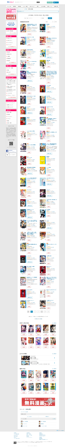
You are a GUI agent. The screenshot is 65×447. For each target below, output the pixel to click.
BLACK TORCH (29, 289)
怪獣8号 (28, 117)
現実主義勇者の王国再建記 (31, 167)
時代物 (8, 114)
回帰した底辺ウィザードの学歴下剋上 (10, 87)
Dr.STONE (48, 96)
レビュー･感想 (25, 6)
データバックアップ (29, 437)
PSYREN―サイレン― (30, 300)
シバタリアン (29, 255)
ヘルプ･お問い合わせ (17, 438)
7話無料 (48, 46)
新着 (37, 6)
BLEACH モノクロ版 (30, 37)
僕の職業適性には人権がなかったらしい (10, 90)
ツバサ (48, 220)
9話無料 (29, 67)
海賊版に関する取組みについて (43, 439)
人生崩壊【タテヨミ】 (50, 300)
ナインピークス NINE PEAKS (31, 61)
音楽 (8, 70)
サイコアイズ (29, 189)
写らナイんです (29, 157)
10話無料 (29, 93)
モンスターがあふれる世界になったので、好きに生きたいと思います (32, 221)
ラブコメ (9, 118)
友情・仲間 (9, 122)
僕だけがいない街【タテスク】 (51, 289)
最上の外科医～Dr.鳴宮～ (31, 266)
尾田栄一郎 (9, 54)
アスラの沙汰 (49, 85)
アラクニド (48, 189)
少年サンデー (9, 38)
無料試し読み (49, 57)
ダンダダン (29, 106)
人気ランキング (32, 6)
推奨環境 (28, 436)
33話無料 (29, 163)
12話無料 (23, 334)
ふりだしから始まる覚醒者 (31, 144)
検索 (38, 2)
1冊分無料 (29, 123)
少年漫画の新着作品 (13, 97)
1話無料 (29, 44)
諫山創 (8, 60)
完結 (56, 21)
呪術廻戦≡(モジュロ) (30, 209)
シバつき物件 (49, 167)
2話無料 (29, 57)
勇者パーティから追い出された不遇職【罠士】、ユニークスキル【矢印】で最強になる (51, 278)
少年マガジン (9, 40)
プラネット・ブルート (11, 95)
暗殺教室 (48, 156)
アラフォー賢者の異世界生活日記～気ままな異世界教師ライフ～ (51, 144)
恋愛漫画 (42, 423)
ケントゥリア (29, 199)
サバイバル (48, 232)
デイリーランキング (11, 102)
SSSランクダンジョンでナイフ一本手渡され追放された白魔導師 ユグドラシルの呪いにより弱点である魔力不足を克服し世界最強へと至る (52, 73)
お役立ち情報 (15, 436)
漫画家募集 (40, 438)
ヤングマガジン (10, 42)
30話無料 (31, 392)
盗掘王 (28, 85)
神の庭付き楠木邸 (30, 49)
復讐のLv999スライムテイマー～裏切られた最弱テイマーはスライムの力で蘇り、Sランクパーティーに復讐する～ (11, 82)
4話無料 (29, 138)
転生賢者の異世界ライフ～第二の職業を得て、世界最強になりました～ (32, 25)
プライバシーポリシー (42, 436)
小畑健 (8, 56)
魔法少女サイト (49, 266)
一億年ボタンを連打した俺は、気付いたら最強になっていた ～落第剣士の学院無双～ (32, 233)
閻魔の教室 (48, 60)
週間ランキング (10, 104)
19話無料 (45, 334)
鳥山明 (8, 52)
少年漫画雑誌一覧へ (13, 46)
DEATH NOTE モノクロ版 (31, 96)
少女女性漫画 (25, 421)
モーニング (9, 44)
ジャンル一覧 (9, 6)
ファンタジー (9, 116)
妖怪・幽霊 (9, 112)
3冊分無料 (29, 229)
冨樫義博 (9, 58)
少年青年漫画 (43, 421)
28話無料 (45, 380)
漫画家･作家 (56, 6)
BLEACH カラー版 (50, 106)
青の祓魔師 (48, 209)
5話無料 (29, 195)
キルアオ (48, 49)
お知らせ (15, 437)
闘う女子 (9, 72)
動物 (8, 120)
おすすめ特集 (43, 6)
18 (45, 311)
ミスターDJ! (9, 93)
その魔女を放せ (49, 255)
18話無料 (53, 380)
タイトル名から (29, 416)
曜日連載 (19, 6)
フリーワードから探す (24, 411)
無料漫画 (14, 6)
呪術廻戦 (48, 24)
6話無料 (29, 240)
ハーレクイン (25, 423)
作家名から (47, 416)
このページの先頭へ (61, 430)
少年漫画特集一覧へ (13, 74)
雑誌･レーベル (49, 6)
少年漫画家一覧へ (13, 62)
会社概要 (40, 437)
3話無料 (48, 82)
